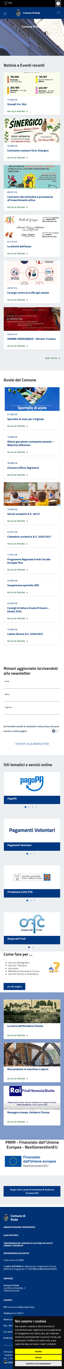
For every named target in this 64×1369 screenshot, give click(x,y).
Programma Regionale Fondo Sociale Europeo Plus (28, 561)
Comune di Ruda (18, 1217)
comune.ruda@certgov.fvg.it (21, 1307)
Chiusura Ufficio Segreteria (23, 468)
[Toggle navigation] (5, 13)
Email (7, 681)
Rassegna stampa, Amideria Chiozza (28, 1112)
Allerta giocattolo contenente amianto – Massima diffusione (30, 443)
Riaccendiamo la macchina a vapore (27, 1069)
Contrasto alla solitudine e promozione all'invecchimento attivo (30, 198)
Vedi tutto (51, 358)
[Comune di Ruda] (6, 1217)
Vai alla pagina (16, 111)
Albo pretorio (11, 1235)
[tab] (25, 807)
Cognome (8, 707)
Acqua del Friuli (16, 939)
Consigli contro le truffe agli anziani (28, 293)
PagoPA (12, 798)
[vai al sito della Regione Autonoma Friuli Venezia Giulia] (7, 2)
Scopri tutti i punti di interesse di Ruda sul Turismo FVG (32, 1191)
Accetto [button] (38, 1351)
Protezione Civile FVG (20, 892)
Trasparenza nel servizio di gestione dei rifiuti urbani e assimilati (28, 1244)
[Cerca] (59, 13)
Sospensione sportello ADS (23, 585)
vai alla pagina (14, 986)
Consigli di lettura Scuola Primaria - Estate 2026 (28, 609)
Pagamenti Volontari (19, 845)
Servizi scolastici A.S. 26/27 (23, 514)
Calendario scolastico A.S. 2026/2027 (29, 537)
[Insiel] (9, 1361)
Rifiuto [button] (38, 1357)
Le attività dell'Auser (19, 246)
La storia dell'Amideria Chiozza (25, 1026)
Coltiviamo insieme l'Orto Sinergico (28, 150)
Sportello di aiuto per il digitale (25, 419)
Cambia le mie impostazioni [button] (38, 1363)
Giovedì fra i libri (17, 104)
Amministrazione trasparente (19, 1227)
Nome (7, 694)
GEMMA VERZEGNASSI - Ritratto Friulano (31, 339)
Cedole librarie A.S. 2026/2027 (25, 634)
